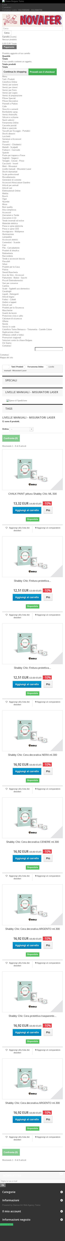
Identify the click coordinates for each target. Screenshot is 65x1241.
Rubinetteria (7, 253)
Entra (4, 4)
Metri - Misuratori (9, 166)
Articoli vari (7, 188)
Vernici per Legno (9, 93)
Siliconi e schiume (10, 117)
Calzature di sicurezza (12, 318)
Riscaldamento (8, 177)
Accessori (6, 212)
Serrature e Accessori (11, 139)
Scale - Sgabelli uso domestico (15, 289)
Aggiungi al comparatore (48, 528)
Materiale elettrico (10, 223)
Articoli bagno (8, 297)
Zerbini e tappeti (9, 302)
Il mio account (11, 1211)
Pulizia (5, 269)
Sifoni (4, 264)
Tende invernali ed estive (13, 221)
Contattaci (6, 7)
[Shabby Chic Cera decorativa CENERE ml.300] (32, 818)
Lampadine (7, 237)
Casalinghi (6, 291)
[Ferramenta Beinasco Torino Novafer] (32, 20)
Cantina (5, 286)
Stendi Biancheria (10, 272)
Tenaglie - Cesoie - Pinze (13, 161)
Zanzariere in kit (9, 218)
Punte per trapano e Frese (13, 155)
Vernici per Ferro (9, 90)
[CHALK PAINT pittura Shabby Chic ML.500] (32, 470)
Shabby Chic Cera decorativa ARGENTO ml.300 (32, 929)
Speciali (11, 380)
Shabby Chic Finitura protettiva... (32, 580)
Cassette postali (9, 125)
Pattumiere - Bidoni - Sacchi (14, 278)
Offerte (5, 321)
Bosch (5, 196)
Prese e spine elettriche (12, 226)
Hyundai (5, 201)
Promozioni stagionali (11, 337)
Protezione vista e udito (12, 316)
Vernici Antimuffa (9, 114)
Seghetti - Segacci (10, 158)
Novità (5, 324)
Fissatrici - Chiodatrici (11, 144)
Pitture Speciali (9, 98)
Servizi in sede (8, 327)
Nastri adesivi (8, 120)
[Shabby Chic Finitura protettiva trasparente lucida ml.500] (32, 644)
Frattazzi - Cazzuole (11, 150)
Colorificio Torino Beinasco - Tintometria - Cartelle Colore (27, 329)
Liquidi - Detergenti (10, 294)
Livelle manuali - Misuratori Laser (16, 169)
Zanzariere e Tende (10, 215)
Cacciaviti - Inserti (10, 163)
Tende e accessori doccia (13, 259)
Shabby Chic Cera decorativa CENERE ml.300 (32, 841)
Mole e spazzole (9, 128)
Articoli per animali (10, 185)
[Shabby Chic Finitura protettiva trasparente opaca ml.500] (32, 557)
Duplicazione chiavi (10, 332)
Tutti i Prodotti (8, 79)
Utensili (5, 142)
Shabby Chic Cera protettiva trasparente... (32, 1016)
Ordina (5, 429)
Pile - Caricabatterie (11, 248)
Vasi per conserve (10, 283)
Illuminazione (8, 234)
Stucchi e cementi (10, 109)
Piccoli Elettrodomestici (12, 280)
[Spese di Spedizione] (16, 400)
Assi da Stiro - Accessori (13, 275)
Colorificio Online (9, 82)
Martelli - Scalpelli (10, 147)
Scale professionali (10, 174)
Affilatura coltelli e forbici (13, 335)
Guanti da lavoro (9, 313)
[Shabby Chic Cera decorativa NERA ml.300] (32, 731)
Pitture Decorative (10, 101)
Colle (4, 106)
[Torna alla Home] (5, 367)
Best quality (7, 207)
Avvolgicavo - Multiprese (13, 231)
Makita (5, 193)
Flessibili (6, 261)
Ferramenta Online (10, 123)
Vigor (4, 199)
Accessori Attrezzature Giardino (16, 182)
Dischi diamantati (9, 172)
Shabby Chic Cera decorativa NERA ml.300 (32, 754)
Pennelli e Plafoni (10, 104)
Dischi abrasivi (8, 134)
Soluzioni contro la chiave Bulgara (17, 340)
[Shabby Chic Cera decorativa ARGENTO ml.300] (32, 905)
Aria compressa (9, 210)
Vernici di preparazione (12, 95)
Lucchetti (6, 136)
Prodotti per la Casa (11, 267)
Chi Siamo (6, 343)
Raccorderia (7, 256)
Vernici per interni (9, 87)
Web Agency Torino (31, 1205)
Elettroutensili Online (11, 191)
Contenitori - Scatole (11, 242)
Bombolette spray (10, 112)
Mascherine (7, 310)
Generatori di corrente (11, 180)
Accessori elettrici (10, 240)
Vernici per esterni (10, 85)
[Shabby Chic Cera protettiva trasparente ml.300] (32, 992)
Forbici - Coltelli (9, 299)
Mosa (4, 204)
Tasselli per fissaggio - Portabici (16, 131)
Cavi (4, 245)
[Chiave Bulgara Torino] (32, 1)
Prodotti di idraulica (10, 250)
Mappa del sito (6, 357)
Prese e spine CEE (10, 229)
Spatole (5, 153)
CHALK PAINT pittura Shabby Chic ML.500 (32, 493)
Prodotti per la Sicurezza (13, 308)
